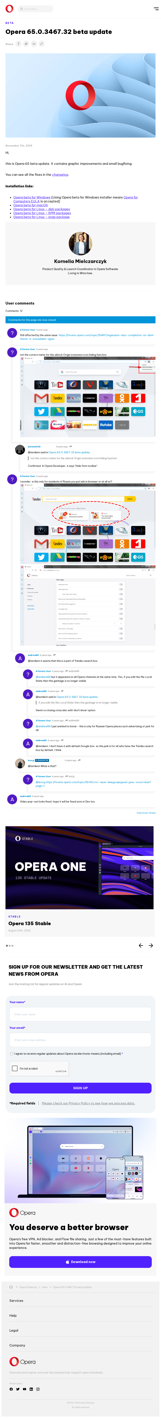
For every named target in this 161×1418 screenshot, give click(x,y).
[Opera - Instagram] (38, 1389)
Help (13, 1315)
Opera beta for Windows (31, 197)
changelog (60, 175)
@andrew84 (43, 676)
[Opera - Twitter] (18, 1389)
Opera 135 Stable (29, 923)
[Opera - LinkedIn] (31, 1389)
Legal (13, 1330)
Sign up (80, 1088)
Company (17, 1345)
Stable (14, 916)
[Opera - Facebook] (11, 1389)
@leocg (40, 782)
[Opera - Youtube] (24, 1389)
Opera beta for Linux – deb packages (41, 209)
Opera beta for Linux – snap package (41, 217)
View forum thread (146, 812)
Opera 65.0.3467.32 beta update (69, 452)
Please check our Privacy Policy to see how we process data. (88, 1103)
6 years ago (42, 329)
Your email (16, 1028)
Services (16, 1300)
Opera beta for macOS (30, 205)
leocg (71, 776)
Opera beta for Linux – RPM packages (42, 213)
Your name (16, 1002)
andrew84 (73, 671)
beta (9, 23)
